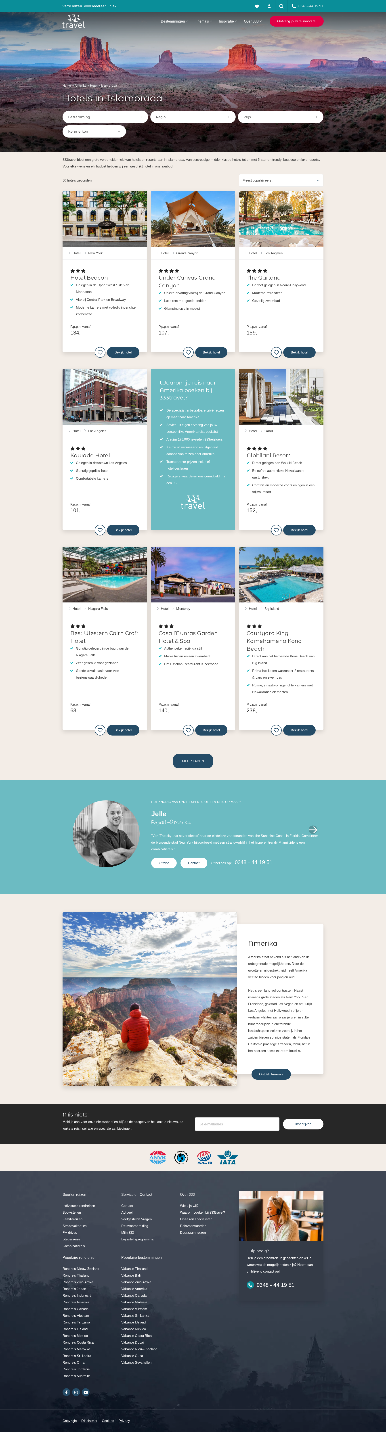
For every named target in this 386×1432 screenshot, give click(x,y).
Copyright (70, 1421)
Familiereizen (72, 1219)
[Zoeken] (281, 6)
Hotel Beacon (89, 277)
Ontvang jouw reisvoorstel (296, 21)
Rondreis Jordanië (76, 1369)
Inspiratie (226, 21)
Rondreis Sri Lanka (77, 1356)
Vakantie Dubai (132, 1342)
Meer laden (193, 761)
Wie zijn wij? (189, 1206)
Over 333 (251, 21)
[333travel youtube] (86, 1392)
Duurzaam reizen (193, 1232)
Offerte (164, 863)
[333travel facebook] (66, 1392)
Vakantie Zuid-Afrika (136, 1282)
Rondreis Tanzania (76, 1322)
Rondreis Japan (74, 1289)
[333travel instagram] (76, 1392)
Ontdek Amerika (271, 1074)
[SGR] (205, 1157)
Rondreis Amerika (76, 1302)
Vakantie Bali (131, 1275)
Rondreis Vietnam (76, 1315)
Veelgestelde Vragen (136, 1219)
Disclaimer (89, 1421)
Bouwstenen (72, 1212)
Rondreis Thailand (76, 1275)
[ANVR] (158, 1157)
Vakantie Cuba (132, 1356)
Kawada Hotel (90, 455)
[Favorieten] (257, 6)
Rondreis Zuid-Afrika (78, 1282)
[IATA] (228, 1157)
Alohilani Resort (268, 455)
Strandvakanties (75, 1226)
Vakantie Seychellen (136, 1362)
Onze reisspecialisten (196, 1219)
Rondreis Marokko (76, 1349)
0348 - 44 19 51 (253, 862)
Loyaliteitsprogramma (137, 1239)
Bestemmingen (173, 21)
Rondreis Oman (74, 1362)
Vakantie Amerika (134, 1289)
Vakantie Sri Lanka (135, 1315)
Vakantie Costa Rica (136, 1336)
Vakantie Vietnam (134, 1309)
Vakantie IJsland (133, 1322)
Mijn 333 (127, 1232)
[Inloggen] (269, 6)
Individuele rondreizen (79, 1206)
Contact (194, 863)
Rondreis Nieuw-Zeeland (81, 1269)
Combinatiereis (74, 1246)
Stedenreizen (72, 1239)
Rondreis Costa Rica (78, 1342)
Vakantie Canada (134, 1295)
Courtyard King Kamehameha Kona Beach (274, 641)
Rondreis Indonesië (77, 1295)
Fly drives (70, 1232)
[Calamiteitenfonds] (181, 1157)
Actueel (126, 1212)
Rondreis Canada (75, 1309)
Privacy (124, 1421)
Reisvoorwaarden (193, 1226)
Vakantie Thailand (134, 1269)
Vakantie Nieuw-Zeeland (139, 1349)
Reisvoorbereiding (134, 1226)
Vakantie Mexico (133, 1329)
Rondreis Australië (76, 1376)
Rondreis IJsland (75, 1329)
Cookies (108, 1421)
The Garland (264, 277)
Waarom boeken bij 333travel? (202, 1212)
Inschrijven (303, 1124)
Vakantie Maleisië (134, 1302)
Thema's (202, 21)
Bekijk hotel (123, 352)
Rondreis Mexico (75, 1336)
